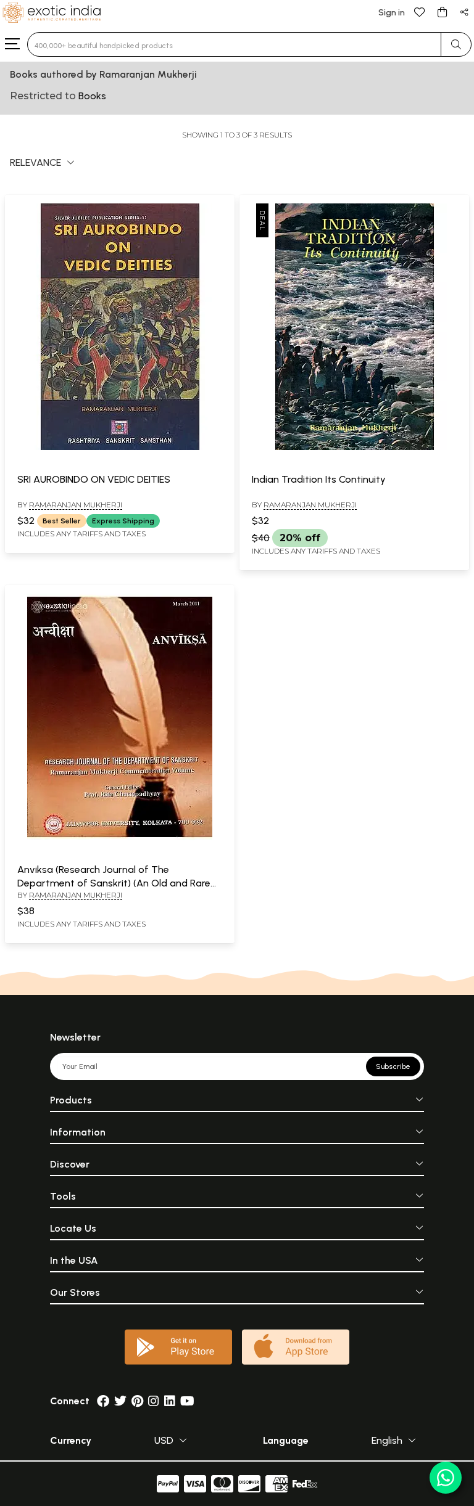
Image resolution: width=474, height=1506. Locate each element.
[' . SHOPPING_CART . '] (441, 11)
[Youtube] (187, 1401)
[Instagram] (153, 1401)
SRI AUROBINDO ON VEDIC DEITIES (93, 479)
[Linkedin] (169, 1401)
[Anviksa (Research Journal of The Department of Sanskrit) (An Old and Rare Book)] (119, 837)
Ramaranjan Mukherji (310, 504)
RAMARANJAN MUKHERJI (75, 504)
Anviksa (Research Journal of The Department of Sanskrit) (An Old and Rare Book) (113, 883)
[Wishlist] (419, 11)
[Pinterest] (137, 1401)
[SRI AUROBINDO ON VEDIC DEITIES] (119, 447)
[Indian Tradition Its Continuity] (354, 447)
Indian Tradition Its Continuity (319, 479)
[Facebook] (103, 1401)
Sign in (391, 12)
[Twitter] (120, 1401)
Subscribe (393, 1066)
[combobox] (234, 44)
